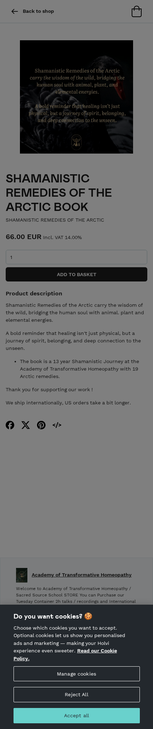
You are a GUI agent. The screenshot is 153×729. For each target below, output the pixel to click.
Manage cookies (76, 674)
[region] (76, 667)
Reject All (76, 694)
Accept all (76, 715)
